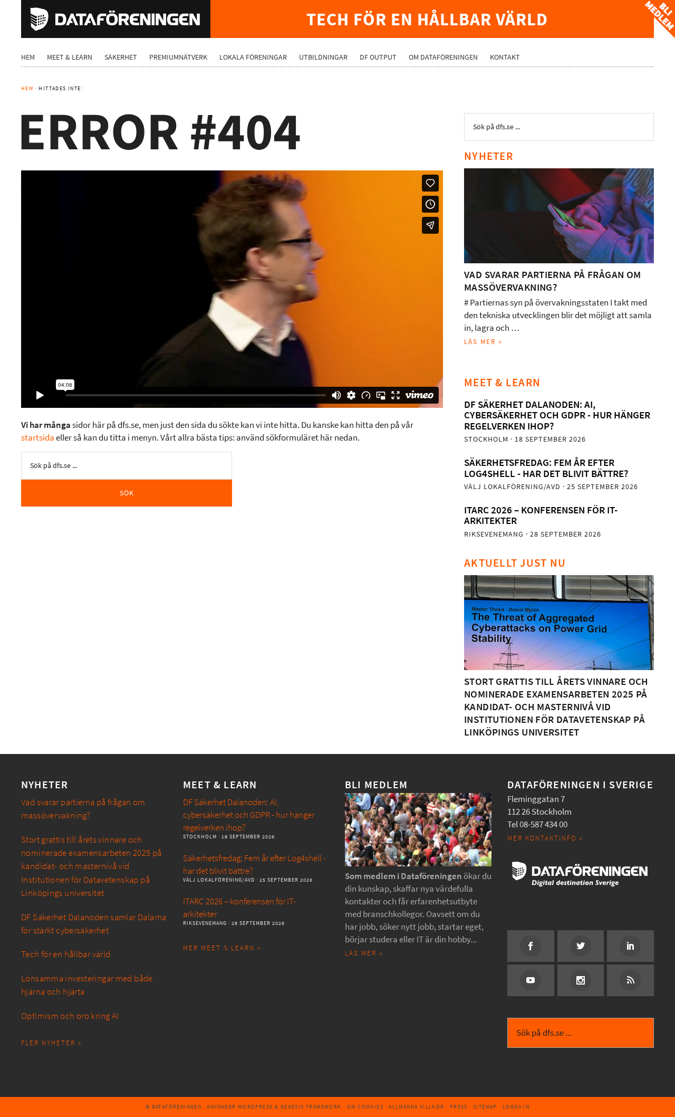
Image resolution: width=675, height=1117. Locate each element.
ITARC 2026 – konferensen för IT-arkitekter (541, 515)
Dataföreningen (115, 19)
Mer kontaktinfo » (545, 838)
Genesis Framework (311, 1106)
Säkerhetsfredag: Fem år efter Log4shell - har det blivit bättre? (546, 468)
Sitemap (485, 1106)
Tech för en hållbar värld (66, 954)
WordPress (255, 1106)
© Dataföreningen (173, 1106)
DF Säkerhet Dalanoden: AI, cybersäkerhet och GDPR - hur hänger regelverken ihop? (557, 415)
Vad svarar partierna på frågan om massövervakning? (552, 281)
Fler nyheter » (51, 1042)
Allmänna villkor (416, 1106)
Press (459, 1106)
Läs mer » (483, 341)
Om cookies (365, 1106)
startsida (37, 438)
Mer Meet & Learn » (222, 947)
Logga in (516, 1106)
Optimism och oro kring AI (70, 1016)
